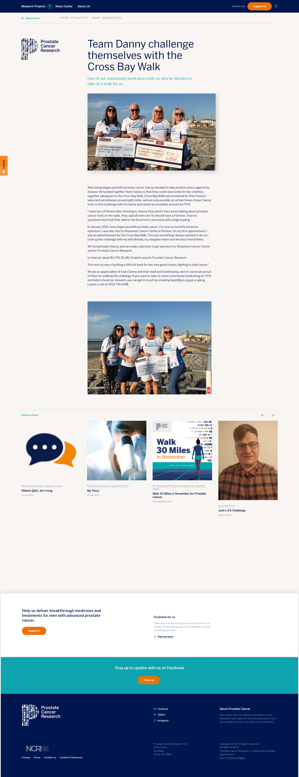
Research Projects (35, 6)
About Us (84, 6)
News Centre (32, 18)
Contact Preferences (71, 757)
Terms (37, 757)
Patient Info (238, 6)
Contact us (50, 757)
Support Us (259, 6)
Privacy (26, 757)
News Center (64, 6)
